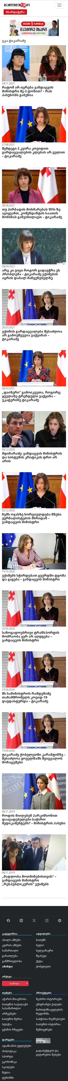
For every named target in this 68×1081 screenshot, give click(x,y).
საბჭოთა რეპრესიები (50, 1019)
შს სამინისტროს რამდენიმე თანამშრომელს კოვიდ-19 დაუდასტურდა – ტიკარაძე (26, 697)
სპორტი (7, 1056)
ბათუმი (41, 940)
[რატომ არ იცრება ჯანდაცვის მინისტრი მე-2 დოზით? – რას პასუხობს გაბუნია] (34, 63)
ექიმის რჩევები (12, 1029)
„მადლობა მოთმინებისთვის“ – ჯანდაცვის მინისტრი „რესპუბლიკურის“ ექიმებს (29, 880)
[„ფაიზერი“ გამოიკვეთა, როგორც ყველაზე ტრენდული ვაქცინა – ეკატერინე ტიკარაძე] (34, 368)
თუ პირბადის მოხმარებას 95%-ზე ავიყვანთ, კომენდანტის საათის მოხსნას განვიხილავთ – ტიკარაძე (32, 213)
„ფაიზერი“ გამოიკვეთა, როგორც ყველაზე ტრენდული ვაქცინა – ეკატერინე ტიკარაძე (31, 396)
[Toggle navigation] (59, 5)
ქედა (39, 961)
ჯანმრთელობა (12, 961)
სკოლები (8, 1067)
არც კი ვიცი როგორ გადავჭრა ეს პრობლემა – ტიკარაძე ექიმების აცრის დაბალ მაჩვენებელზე (31, 274)
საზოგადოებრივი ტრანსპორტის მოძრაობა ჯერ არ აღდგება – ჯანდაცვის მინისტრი (30, 636)
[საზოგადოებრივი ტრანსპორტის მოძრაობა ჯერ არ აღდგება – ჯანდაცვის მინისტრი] (34, 608)
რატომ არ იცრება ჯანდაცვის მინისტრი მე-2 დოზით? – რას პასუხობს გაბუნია (27, 91)
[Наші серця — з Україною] (17, 5)
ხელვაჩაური (44, 950)
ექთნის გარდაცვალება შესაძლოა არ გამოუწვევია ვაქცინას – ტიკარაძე (32, 335)
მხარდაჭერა (15, 12)
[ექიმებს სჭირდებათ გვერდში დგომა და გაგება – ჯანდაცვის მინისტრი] (34, 551)
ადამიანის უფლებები (16, 1046)
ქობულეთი (43, 966)
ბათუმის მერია (12, 1019)
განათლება (10, 956)
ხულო (40, 945)
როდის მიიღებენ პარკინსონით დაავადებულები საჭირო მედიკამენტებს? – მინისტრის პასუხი (33, 819)
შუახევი (41, 956)
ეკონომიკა (9, 1062)
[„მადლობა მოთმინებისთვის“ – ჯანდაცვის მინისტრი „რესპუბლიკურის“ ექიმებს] (34, 852)
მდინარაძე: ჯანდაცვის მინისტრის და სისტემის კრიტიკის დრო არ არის (32, 457)
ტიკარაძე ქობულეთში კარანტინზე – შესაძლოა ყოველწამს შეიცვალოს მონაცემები (34, 758)
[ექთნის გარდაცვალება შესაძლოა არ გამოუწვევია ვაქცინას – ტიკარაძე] (34, 307)
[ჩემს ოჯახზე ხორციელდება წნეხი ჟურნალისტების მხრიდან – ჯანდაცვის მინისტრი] (34, 490)
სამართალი (10, 950)
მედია (6, 1072)
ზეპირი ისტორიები (49, 999)
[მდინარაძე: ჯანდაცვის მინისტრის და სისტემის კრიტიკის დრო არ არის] (34, 429)
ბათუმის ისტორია (48, 1024)
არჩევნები (9, 1013)
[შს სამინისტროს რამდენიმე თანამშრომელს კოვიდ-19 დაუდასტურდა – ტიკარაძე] (34, 669)
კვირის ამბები (11, 945)
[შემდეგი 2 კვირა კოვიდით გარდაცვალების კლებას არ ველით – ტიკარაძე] (34, 124)
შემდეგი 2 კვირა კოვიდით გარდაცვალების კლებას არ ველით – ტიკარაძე (33, 152)
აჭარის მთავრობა (14, 999)
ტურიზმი (8, 1078)
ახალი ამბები (11, 940)
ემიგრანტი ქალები (49, 1004)
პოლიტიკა (9, 1051)
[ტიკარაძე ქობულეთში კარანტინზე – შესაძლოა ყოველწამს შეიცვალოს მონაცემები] (34, 730)
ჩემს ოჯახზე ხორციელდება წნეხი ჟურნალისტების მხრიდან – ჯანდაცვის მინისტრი (31, 518)
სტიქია (7, 1024)
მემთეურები (44, 1029)
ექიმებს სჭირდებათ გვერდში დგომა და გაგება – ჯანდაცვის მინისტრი (34, 577)
